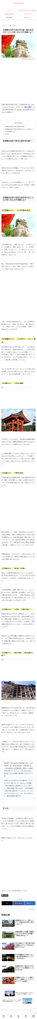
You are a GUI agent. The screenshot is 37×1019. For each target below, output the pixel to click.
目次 (16, 123)
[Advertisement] (18, 79)
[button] (33, 532)
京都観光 (5, 895)
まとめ (7, 134)
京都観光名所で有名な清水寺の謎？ (15, 126)
